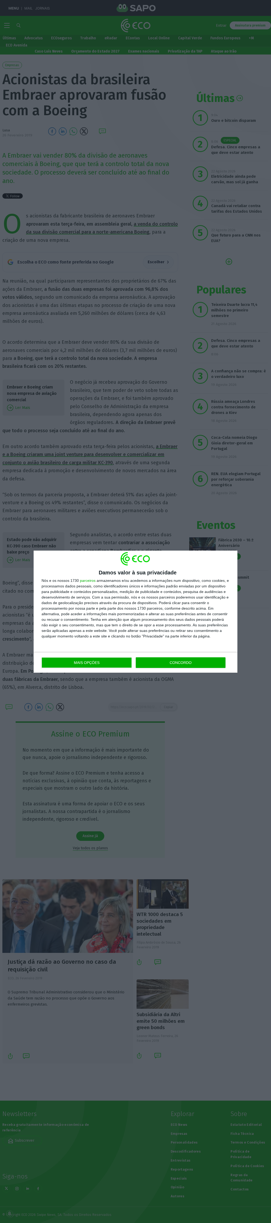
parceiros (88, 580)
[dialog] (135, 612)
